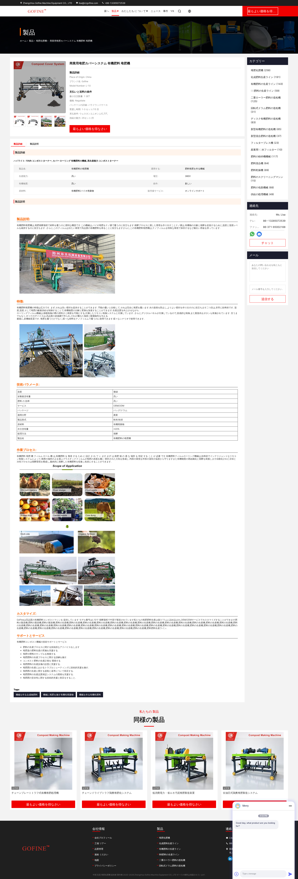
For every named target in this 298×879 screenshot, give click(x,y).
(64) (260, 163)
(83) (266, 120)
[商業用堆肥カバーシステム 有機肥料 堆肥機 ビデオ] (40, 87)
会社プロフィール (103, 837)
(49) (262, 194)
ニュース (156, 11)
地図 (97, 860)
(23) (265, 142)
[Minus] (290, 806)
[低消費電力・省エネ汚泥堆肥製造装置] (114, 761)
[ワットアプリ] (252, 234)
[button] (65, 122)
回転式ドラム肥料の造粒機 (172, 865)
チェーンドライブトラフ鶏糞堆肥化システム (36, 792)
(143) (267, 83)
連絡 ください (101, 854)
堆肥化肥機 (41, 41)
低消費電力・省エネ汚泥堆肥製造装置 (103, 792)
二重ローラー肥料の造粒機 (172, 860)
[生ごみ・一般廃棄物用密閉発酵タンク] (255, 761)
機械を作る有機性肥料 (90, 694)
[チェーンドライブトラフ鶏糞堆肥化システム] (43, 761)
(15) (267, 178)
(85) (266, 129)
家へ (106, 11)
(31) (266, 110)
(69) (260, 170)
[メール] (259, 234)
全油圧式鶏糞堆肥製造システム (169, 792)
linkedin (230, 858)
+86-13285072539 (114, 3)
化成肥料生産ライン (169, 843)
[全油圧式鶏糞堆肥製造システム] (184, 761)
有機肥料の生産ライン (170, 849)
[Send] (290, 874)
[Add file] (236, 874)
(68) (262, 187)
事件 (165, 11)
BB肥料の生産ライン (169, 854)
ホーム (23, 41)
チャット (267, 243)
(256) (261, 70)
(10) (266, 149)
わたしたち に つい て (134, 11)
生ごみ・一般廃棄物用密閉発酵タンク (244, 792)
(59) (265, 90)
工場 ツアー (100, 843)
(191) (265, 77)
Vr (172, 11)
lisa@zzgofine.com (88, 3)
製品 (114, 11)
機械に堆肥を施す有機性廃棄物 (58, 694)
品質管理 (99, 849)
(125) (266, 99)
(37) (266, 136)
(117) (264, 156)
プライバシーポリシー (105, 865)
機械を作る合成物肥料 (27, 694)
